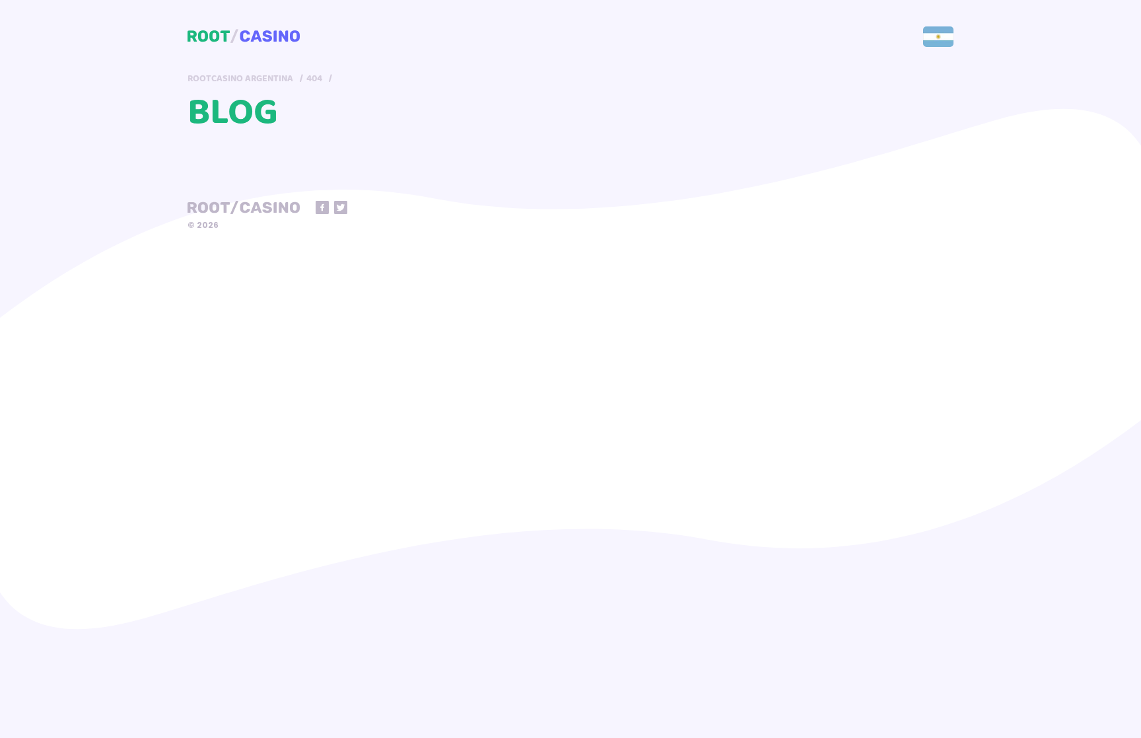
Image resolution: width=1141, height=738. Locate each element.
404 (314, 78)
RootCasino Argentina (240, 78)
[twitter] (340, 207)
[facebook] (322, 207)
